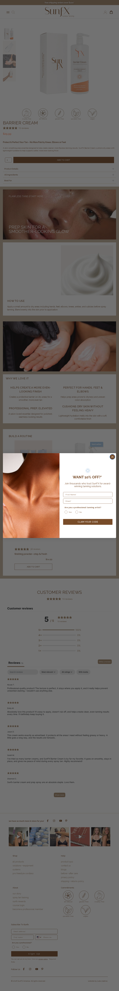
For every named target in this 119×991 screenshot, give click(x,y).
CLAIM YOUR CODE (88, 522)
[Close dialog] (112, 456)
